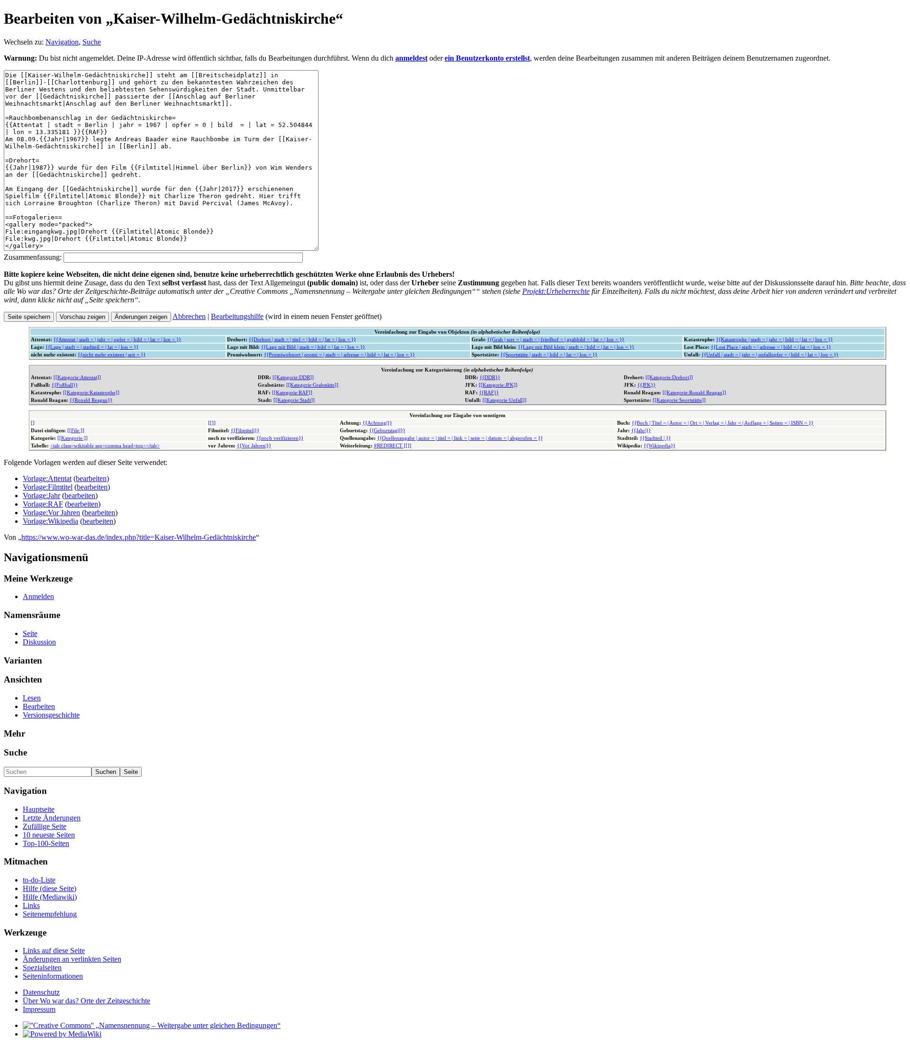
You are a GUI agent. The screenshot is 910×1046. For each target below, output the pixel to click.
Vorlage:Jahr (41, 495)
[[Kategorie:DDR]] (293, 377)
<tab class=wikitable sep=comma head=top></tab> (105, 445)
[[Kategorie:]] (72, 438)
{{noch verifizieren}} (279, 438)
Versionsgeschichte (51, 715)
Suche (91, 42)
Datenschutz (41, 992)
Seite (30, 633)
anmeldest (411, 58)
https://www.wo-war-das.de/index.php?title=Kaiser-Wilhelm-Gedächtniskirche (138, 537)
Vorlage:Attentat (47, 478)
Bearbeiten (39, 706)
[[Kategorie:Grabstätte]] (312, 385)
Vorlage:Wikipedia (50, 521)
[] (33, 423)
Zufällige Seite (44, 826)
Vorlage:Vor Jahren (51, 513)
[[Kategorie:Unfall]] (504, 400)
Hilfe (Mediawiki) (50, 897)
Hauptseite (39, 809)
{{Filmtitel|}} (245, 430)
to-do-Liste (39, 880)
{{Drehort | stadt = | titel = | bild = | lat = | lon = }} (302, 339)
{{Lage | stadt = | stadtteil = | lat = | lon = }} (92, 347)
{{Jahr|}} (641, 430)
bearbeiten (91, 478)
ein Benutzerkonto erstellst (487, 58)
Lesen (32, 698)
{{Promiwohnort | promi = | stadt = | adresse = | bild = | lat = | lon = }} (339, 354)
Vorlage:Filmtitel (48, 487)
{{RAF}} (489, 392)
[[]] (212, 423)
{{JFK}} (646, 385)
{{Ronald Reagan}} (91, 400)
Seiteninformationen (53, 976)
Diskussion (39, 642)
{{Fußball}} (65, 385)
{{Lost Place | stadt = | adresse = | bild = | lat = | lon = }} (771, 347)
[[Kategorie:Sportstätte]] (679, 400)
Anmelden (38, 596)
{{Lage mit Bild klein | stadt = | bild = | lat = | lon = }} (576, 347)
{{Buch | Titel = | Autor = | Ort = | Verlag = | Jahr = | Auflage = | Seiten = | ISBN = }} (722, 423)
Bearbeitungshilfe (237, 316)
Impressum (39, 1009)
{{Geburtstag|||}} (387, 430)
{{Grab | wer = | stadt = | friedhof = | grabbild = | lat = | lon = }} (555, 339)
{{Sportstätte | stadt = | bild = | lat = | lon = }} (548, 354)
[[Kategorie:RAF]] (292, 392)
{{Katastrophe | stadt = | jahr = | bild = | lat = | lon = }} (774, 339)
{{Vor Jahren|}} (254, 445)
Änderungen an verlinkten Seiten (72, 959)
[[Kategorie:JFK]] (498, 385)
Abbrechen (189, 316)
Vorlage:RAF (43, 504)
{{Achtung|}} (377, 423)
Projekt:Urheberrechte (556, 291)
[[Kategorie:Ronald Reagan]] (694, 392)
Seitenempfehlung (50, 914)
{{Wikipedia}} (659, 445)
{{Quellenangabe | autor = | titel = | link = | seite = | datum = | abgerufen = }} (460, 438)
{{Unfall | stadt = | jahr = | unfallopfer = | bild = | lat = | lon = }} (769, 354)
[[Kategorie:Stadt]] (294, 400)
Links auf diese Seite (54, 950)
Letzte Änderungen (52, 818)
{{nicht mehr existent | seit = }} (112, 354)
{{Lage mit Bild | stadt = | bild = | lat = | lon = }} (313, 347)
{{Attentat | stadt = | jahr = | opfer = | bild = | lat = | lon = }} (117, 339)
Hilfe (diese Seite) (49, 888)
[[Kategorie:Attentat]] (77, 377)
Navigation (62, 42)
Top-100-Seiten (46, 843)
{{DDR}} (490, 377)
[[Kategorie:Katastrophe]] (91, 392)
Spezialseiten (42, 968)
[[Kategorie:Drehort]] (669, 377)
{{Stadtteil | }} (655, 438)
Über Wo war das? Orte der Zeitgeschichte (86, 1001)
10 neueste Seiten (49, 835)
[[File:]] (75, 430)
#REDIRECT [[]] (392, 445)
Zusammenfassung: (33, 257)
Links (31, 905)
